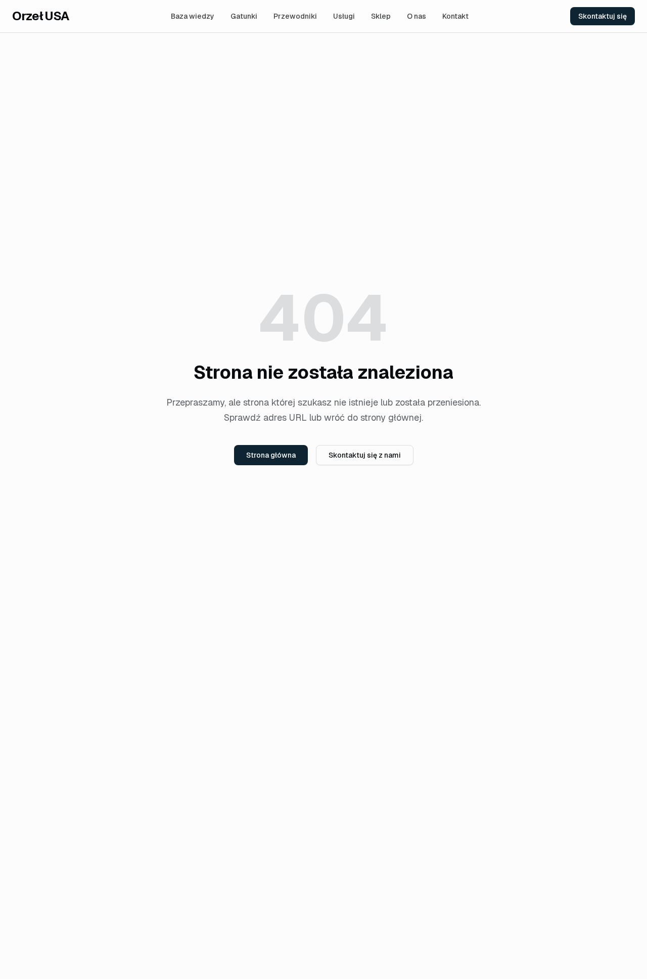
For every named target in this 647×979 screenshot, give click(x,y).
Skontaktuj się (602, 16)
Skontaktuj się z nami (365, 455)
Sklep (381, 16)
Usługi (344, 16)
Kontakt (455, 16)
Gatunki (243, 16)
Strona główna (271, 455)
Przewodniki (295, 16)
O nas (416, 16)
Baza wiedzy (192, 16)
